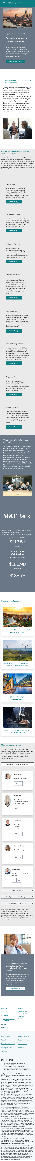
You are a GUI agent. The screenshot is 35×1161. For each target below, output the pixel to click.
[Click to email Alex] (16, 835)
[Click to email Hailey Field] (16, 810)
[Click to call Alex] (20, 835)
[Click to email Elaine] (16, 858)
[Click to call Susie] (20, 784)
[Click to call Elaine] (20, 858)
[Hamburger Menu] (4, 3)
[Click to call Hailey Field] (20, 810)
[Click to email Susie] (16, 784)
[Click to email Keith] (14, 881)
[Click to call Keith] (19, 881)
